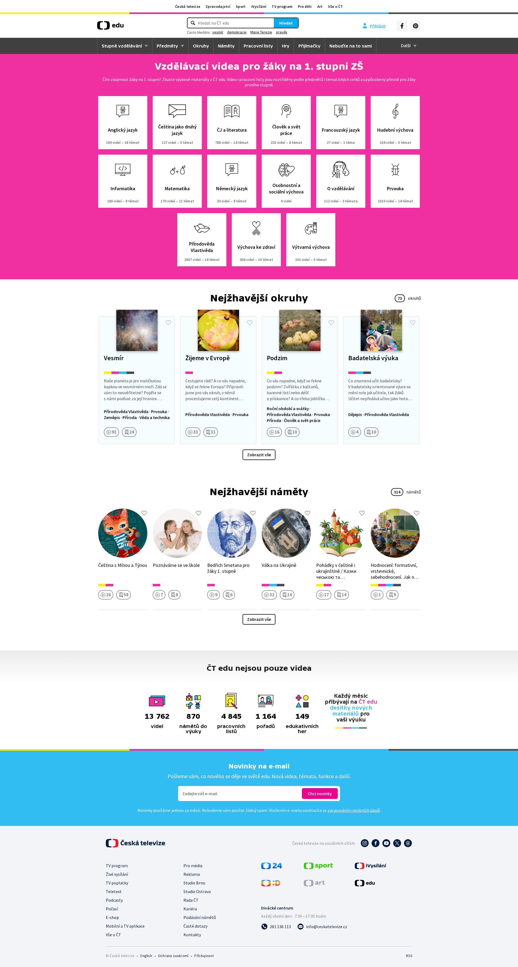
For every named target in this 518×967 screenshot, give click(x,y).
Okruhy (201, 45)
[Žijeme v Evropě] (218, 380)
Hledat (286, 23)
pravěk (281, 32)
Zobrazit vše (259, 454)
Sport (241, 6)
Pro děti (305, 6)
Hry (285, 45)
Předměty (167, 45)
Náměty (226, 45)
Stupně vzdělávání (122, 45)
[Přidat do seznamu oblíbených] (168, 322)
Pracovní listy (258, 45)
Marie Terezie (261, 32)
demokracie (237, 32)
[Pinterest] (415, 26)
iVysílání (259, 6)
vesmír (217, 32)
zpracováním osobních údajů (354, 810)
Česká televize (187, 6)
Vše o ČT (335, 6)
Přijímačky (309, 45)
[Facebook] (402, 26)
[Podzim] (300, 380)
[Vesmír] (137, 380)
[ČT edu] (110, 27)
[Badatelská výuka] (381, 380)
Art (320, 6)
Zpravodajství (218, 6)
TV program (282, 6)
